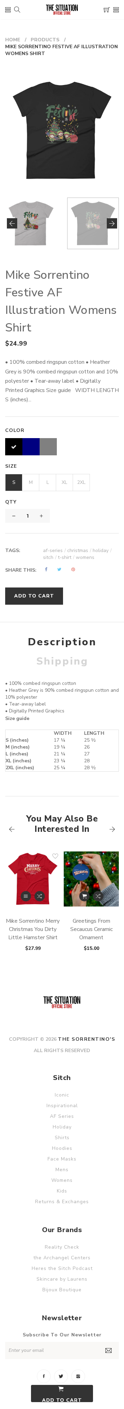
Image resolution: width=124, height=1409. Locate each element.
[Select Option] (26, 896)
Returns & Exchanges (62, 1201)
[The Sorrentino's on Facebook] (44, 1376)
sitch (49, 557)
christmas (79, 550)
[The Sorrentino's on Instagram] (78, 1376)
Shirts (62, 1137)
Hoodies (62, 1148)
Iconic (62, 1095)
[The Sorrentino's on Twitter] (61, 1376)
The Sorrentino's (86, 1039)
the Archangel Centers (62, 1257)
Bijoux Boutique (62, 1289)
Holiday (62, 1127)
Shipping (62, 661)
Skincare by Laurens (62, 1279)
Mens (62, 1169)
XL (64, 482)
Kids (62, 1191)
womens (85, 557)
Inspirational (62, 1105)
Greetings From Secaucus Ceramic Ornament (91, 929)
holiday (102, 550)
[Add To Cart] (84, 896)
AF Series (62, 1116)
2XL (81, 482)
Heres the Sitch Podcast (62, 1268)
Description (62, 642)
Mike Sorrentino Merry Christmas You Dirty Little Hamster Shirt (33, 929)
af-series (54, 550)
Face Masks (62, 1159)
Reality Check (62, 1247)
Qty (11, 502)
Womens (62, 1180)
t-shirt (66, 557)
